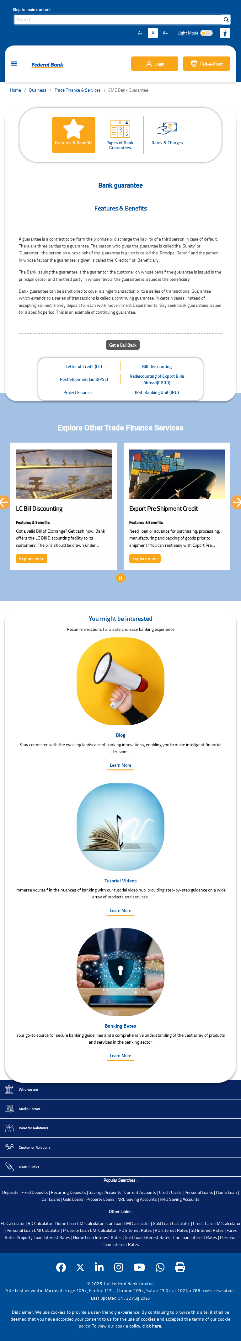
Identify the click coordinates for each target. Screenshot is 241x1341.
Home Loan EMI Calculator (79, 1223)
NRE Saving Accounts (137, 1199)
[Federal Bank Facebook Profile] (61, 1267)
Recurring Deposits (68, 1192)
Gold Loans (73, 1199)
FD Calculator (13, 1223)
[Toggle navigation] (14, 63)
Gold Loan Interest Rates (147, 1237)
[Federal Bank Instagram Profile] (119, 1267)
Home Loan (226, 1192)
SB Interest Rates (207, 1230)
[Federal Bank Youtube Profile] (139, 1267)
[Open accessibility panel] (225, 33)
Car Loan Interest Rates (195, 1237)
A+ (165, 33)
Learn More (120, 765)
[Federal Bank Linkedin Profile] (99, 1267)
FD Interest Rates (135, 1230)
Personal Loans (199, 1192)
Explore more (31, 558)
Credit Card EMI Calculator (217, 1223)
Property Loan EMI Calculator (89, 1230)
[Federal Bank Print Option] (180, 1267)
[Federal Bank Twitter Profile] (80, 1267)
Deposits (10, 1192)
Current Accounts (140, 1192)
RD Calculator (40, 1223)
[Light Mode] (206, 33)
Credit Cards (170, 1192)
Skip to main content (32, 9)
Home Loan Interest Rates (97, 1237)
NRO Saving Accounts (180, 1199)
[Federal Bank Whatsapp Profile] (160, 1267)
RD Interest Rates (171, 1230)
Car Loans (51, 1199)
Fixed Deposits (34, 1192)
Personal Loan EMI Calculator (33, 1230)
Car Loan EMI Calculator (128, 1223)
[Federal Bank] (47, 65)
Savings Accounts (105, 1192)
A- (140, 33)
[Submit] (226, 19)
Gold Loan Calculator (171, 1223)
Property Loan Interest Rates (43, 1237)
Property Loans (100, 1199)
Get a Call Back (123, 345)
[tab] (73, 135)
